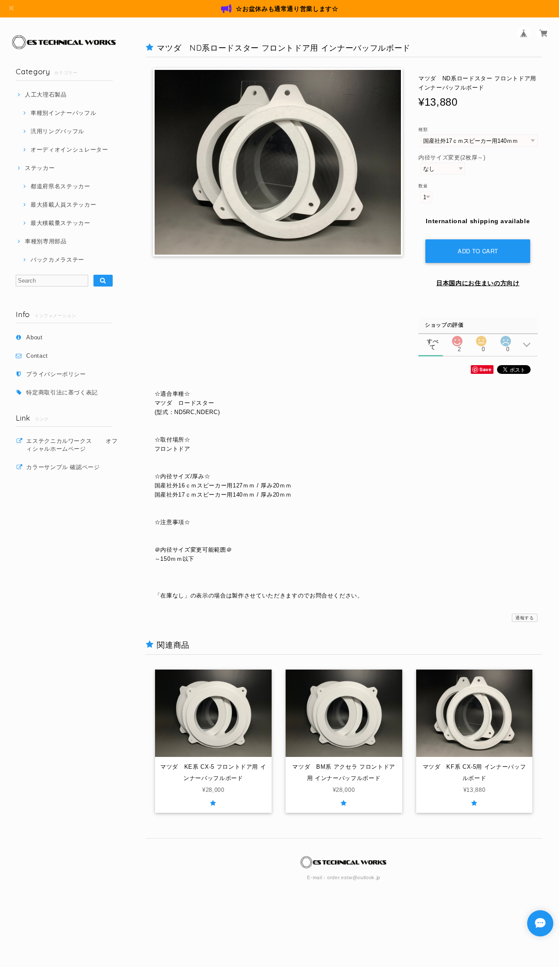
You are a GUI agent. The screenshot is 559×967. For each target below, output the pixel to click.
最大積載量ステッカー (60, 223)
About (34, 337)
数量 (423, 185)
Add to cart (478, 251)
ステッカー (40, 168)
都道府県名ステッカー (60, 186)
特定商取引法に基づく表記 (62, 392)
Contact (37, 355)
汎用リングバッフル (57, 131)
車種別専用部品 (45, 241)
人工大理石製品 (45, 94)
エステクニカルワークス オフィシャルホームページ (72, 445)
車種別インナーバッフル (63, 113)
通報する (524, 617)
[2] (457, 339)
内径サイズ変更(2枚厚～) (452, 157)
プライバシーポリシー (56, 374)
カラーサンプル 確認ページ (63, 467)
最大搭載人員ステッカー (63, 204)
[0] (481, 339)
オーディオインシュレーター (69, 149)
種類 (423, 129)
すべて (432, 341)
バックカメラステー (57, 259)
